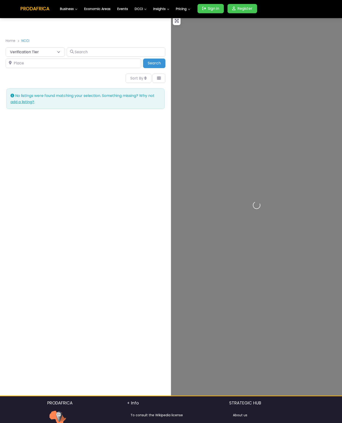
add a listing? (22, 102)
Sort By (137, 78)
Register (244, 8)
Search (156, 63)
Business (67, 9)
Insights (159, 9)
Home (10, 40)
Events (122, 9)
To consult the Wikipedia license (157, 415)
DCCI (139, 9)
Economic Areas (97, 9)
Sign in (213, 8)
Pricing (181, 9)
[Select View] (158, 78)
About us (240, 415)
